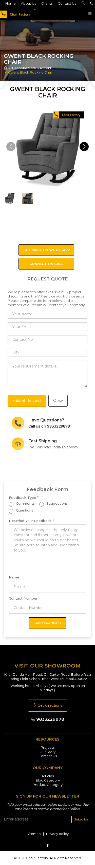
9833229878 (49, 719)
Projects (47, 747)
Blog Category (47, 780)
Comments (25, 503)
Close (58, 400)
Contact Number (23, 598)
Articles (48, 776)
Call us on (49, 426)
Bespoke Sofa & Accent (31, 68)
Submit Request (27, 400)
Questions (24, 510)
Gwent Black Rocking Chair (30, 72)
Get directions (49, 705)
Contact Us (67, 3)
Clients (46, 3)
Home (10, 3)
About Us (28, 3)
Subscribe (81, 819)
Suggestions (56, 503)
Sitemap (34, 834)
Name (14, 577)
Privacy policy (57, 834)
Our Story (47, 752)
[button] (84, 146)
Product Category (48, 785)
